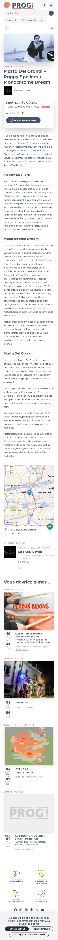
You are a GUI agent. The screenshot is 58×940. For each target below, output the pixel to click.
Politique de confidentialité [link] (29, 934)
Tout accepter (17, 929)
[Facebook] (15, 910)
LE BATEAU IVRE (30, 551)
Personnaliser (41, 929)
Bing (30, 525)
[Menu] (7, 5)
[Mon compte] (44, 5)
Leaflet (19, 525)
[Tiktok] (31, 910)
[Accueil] (22, 4)
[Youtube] (42, 910)
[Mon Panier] (51, 5)
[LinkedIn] (26, 910)
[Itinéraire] (50, 526)
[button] (29, 493)
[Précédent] (7, 28)
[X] (36, 910)
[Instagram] (20, 910)
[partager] (52, 28)
